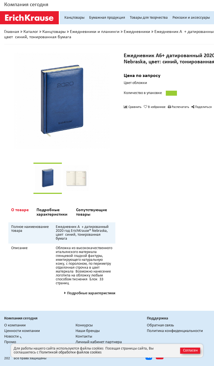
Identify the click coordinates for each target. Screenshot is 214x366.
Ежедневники (137, 32)
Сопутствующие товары (91, 212)
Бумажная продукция (107, 18)
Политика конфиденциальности (175, 331)
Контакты (84, 336)
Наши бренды (88, 331)
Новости (11, 336)
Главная (11, 32)
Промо (10, 342)
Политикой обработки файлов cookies (70, 352)
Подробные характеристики (52, 212)
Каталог (30, 32)
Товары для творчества (149, 18)
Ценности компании (22, 331)
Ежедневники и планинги (95, 32)
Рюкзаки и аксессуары (191, 18)
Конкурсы (84, 325)
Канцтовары (74, 18)
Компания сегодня (26, 5)
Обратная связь (160, 325)
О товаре (20, 210)
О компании (15, 325)
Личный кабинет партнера (99, 342)
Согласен (190, 350)
